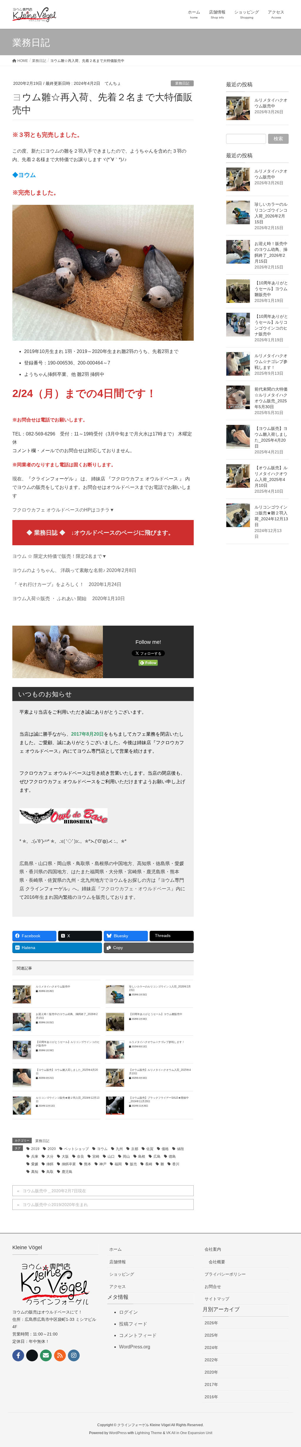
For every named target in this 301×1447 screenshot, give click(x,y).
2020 (52, 1149)
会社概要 (217, 1261)
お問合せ (213, 1286)
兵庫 (34, 1156)
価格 (165, 1149)
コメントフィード (138, 1335)
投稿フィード (133, 1323)
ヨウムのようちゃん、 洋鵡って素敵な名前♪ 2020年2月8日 (74, 570)
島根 (141, 1156)
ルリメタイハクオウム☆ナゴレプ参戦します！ (157, 1042)
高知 (34, 1172)
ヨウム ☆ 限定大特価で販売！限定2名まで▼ (59, 556)
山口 (111, 1156)
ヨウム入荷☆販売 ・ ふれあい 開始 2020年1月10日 (68, 598)
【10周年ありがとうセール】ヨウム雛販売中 (155, 1014)
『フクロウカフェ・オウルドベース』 (136, 888)
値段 (180, 1149)
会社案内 (213, 1249)
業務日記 (182, 83)
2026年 (211, 1323)
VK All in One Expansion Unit (189, 1433)
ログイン (128, 1312)
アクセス (117, 1286)
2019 (35, 1149)
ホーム (115, 1249)
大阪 (65, 1156)
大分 (49, 1156)
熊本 (87, 1164)
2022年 (211, 1359)
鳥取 (49, 1172)
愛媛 (34, 1164)
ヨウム (102, 1149)
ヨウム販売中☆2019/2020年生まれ (55, 1204)
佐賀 (149, 1149)
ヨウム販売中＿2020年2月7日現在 (54, 1190)
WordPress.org (134, 1346)
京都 (134, 1149)
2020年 (211, 1372)
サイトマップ (217, 1298)
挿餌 (49, 1164)
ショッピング (121, 1274)
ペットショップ (76, 1149)
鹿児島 (67, 1172)
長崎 (148, 1164)
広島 (156, 1156)
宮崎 (95, 1156)
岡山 (126, 1156)
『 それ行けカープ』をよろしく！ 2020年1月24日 (66, 584)
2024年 (211, 1347)
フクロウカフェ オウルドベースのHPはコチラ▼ (63, 509)
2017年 (211, 1384)
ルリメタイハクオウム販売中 (53, 986)
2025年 (211, 1335)
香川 (175, 1164)
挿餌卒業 (69, 1164)
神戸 (102, 1164)
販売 (133, 1164)
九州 (119, 1149)
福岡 (118, 1164)
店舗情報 (117, 1261)
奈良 (80, 1156)
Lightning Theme (148, 1433)
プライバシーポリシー (225, 1274)
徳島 (172, 1156)
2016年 (211, 1396)
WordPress (118, 1433)
